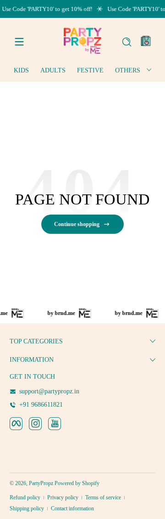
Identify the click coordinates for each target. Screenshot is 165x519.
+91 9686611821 (41, 404)
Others (127, 70)
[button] (126, 42)
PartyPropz (41, 483)
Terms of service (103, 497)
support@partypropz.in (49, 391)
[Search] (127, 42)
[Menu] (19, 41)
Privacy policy (62, 497)
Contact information (72, 508)
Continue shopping (76, 224)
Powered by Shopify (77, 483)
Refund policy (25, 497)
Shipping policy (27, 508)
